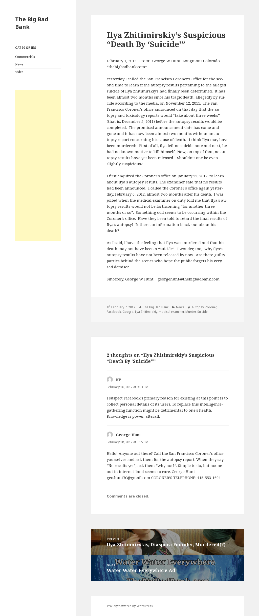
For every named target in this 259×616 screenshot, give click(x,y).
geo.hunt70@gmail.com (128, 477)
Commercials (25, 57)
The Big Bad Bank (31, 22)
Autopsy (198, 307)
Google (127, 312)
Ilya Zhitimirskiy (146, 312)
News (19, 64)
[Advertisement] (38, 165)
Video (19, 72)
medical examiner (171, 312)
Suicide (202, 312)
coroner (211, 307)
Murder (190, 312)
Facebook (114, 312)
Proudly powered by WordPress (130, 606)
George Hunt (128, 434)
